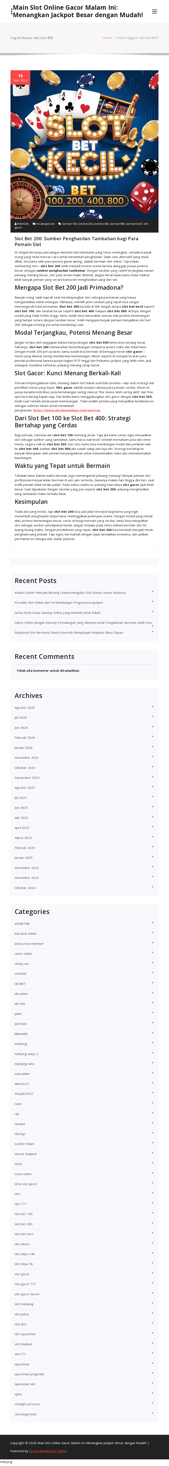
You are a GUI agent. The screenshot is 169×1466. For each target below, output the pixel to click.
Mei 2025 (21, 818)
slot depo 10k (25, 1254)
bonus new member (29, 943)
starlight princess (27, 1404)
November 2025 (27, 757)
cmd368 (20, 973)
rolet (18, 1104)
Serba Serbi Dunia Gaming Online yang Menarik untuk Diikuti (58, 613)
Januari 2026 (24, 748)
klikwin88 (21, 1034)
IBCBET (20, 984)
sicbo (18, 1164)
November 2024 (27, 878)
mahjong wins (24, 1064)
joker (18, 1014)
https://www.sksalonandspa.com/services (67, 410)
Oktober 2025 (25, 768)
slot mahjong (24, 1304)
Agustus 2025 (25, 787)
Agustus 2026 (25, 707)
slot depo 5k (24, 1264)
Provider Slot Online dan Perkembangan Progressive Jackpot (59, 602)
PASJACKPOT (24, 1094)
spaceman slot (25, 1384)
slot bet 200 (85, 224)
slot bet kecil (134, 224)
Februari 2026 (25, 737)
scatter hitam (24, 1144)
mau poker (22, 1074)
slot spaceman (25, 1334)
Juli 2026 (21, 717)
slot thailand (23, 1344)
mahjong (21, 1044)
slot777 (20, 1354)
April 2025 (22, 828)
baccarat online (25, 933)
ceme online (23, 953)
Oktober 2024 (25, 888)
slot (17, 1194)
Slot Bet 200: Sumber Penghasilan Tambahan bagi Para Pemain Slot (76, 241)
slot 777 (21, 1204)
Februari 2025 (25, 848)
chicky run (22, 964)
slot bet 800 (117, 224)
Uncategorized (45, 224)
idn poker (21, 994)
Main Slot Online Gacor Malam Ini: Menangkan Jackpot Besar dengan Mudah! (78, 11)
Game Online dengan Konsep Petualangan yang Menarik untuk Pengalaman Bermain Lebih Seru (83, 622)
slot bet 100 (69, 224)
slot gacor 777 (25, 1284)
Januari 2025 (24, 857)
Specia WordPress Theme (48, 1451)
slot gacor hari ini (27, 1294)
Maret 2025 (23, 838)
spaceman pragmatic (30, 1374)
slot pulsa (22, 1314)
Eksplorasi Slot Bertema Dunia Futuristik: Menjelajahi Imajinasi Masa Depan (69, 632)
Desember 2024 (27, 868)
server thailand (25, 1154)
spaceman (22, 1364)
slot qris (21, 1324)
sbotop (20, 1134)
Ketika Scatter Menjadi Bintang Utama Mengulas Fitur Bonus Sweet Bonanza (70, 592)
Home (107, 38)
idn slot (20, 1003)
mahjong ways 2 (26, 1054)
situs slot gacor (26, 1184)
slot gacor (22, 1274)
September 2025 (27, 777)
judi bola (21, 1024)
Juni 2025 (21, 807)
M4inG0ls (22, 224)
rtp (17, 1114)
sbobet (20, 1124)
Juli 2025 (21, 798)
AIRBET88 (22, 923)
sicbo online (23, 1174)
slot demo (22, 1244)
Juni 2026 (21, 727)
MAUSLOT (22, 1084)
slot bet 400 (101, 224)
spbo (18, 1394)
